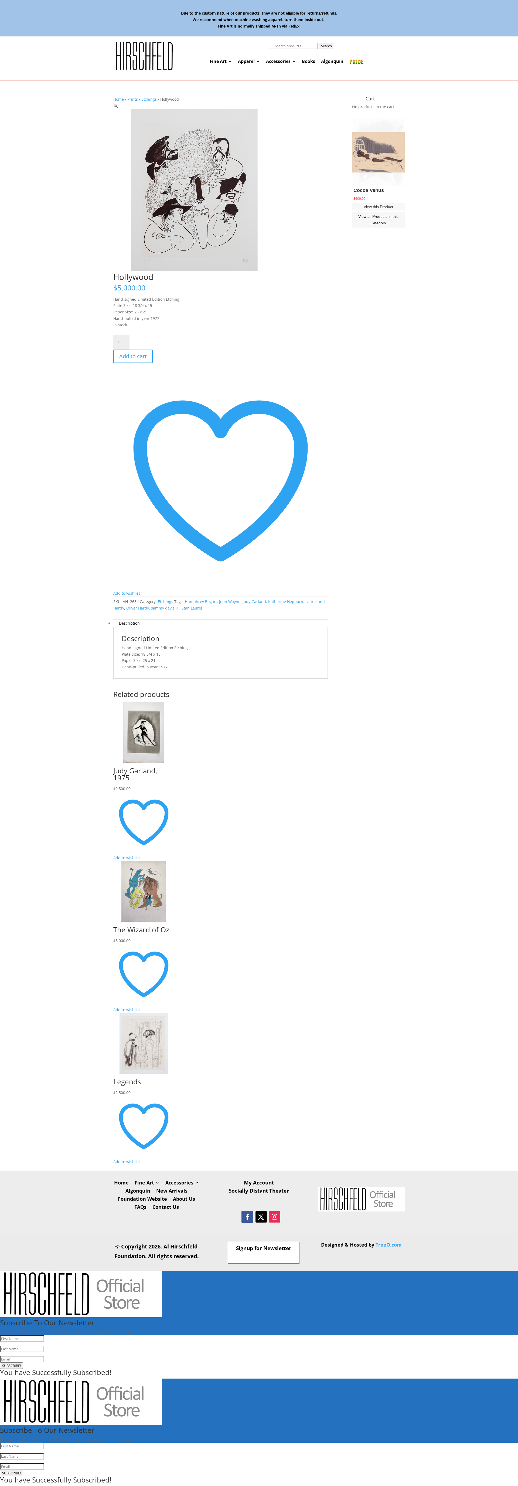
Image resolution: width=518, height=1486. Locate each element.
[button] (115, 105)
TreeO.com (389, 1244)
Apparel (246, 61)
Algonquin (332, 61)
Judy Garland (254, 601)
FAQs (140, 1207)
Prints (132, 99)
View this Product (378, 207)
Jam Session (368, 190)
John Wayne (229, 601)
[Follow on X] (261, 1217)
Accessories (278, 61)
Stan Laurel (192, 608)
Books (308, 61)
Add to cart (133, 356)
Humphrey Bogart (201, 601)
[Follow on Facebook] (247, 1217)
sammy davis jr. (165, 608)
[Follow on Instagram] (274, 1217)
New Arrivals (172, 1191)
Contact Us (165, 1207)
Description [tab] (129, 623)
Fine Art (218, 61)
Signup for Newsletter (263, 1248)
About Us (184, 1199)
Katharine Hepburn (285, 601)
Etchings (149, 99)
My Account (259, 1183)
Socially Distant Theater (259, 1191)
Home (118, 99)
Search (326, 45)
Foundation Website (142, 1199)
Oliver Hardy (137, 608)
